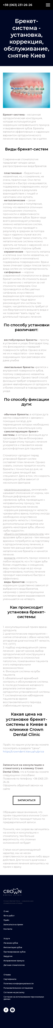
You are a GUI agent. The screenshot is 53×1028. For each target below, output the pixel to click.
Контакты (8, 929)
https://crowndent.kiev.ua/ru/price (24, 751)
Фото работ (9, 916)
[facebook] (6, 1011)
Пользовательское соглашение (18, 988)
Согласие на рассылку (14, 992)
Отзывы (7, 975)
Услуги (7, 938)
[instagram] (12, 1011)
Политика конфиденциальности (19, 983)
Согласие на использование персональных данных (24, 998)
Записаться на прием (13, 924)
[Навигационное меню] (48, 5)
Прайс (6, 920)
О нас (6, 911)
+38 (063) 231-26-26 (17, 5)
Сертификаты (10, 979)
